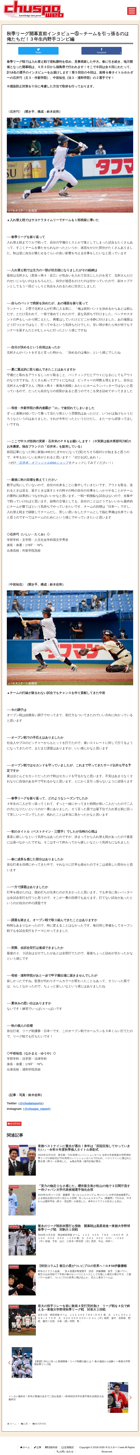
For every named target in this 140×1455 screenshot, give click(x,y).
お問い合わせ (66, 1451)
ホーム (26, 1447)
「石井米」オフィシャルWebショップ (42, 462)
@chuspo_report (37, 1109)
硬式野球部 (15, 1124)
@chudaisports (31, 1103)
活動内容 (53, 1447)
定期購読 (69, 1447)
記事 (39, 1447)
